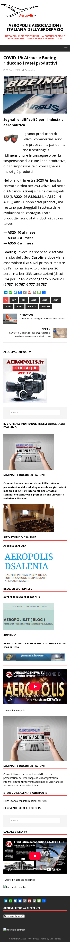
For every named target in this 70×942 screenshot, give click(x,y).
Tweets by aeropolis (14, 710)
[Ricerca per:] (35, 412)
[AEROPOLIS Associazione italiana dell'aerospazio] (20, 17)
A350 (19, 306)
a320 (44, 300)
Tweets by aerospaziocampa (19, 879)
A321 (56, 300)
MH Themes (55, 938)
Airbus (32, 306)
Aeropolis (30, 69)
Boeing (46, 306)
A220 (33, 300)
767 (23, 300)
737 (14, 300)
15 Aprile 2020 (13, 69)
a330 (8, 306)
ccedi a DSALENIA (15, 545)
